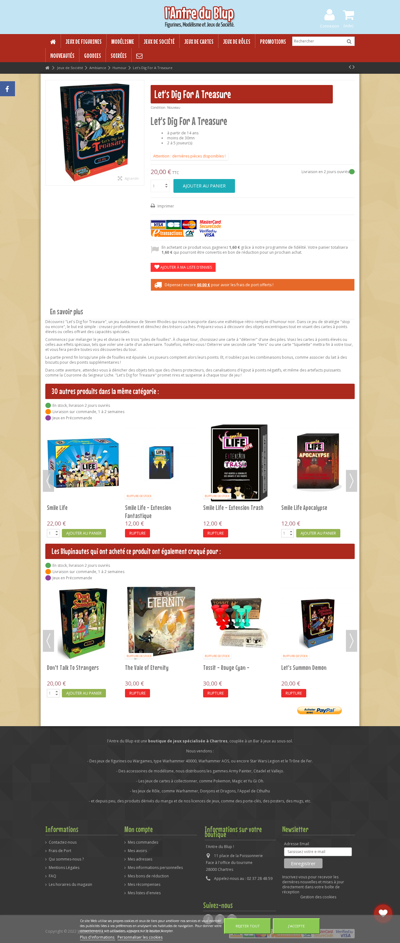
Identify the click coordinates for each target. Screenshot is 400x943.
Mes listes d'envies (144, 893)
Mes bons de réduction (148, 876)
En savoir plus (66, 312)
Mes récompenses (144, 884)
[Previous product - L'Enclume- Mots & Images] (350, 67)
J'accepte (296, 926)
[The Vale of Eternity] (161, 623)
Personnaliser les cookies (140, 937)
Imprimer (165, 206)
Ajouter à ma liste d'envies (185, 267)
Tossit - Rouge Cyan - (226, 667)
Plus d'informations (97, 937)
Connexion (329, 25)
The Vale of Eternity (146, 667)
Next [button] (351, 481)
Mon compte (138, 829)
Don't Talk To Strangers (73, 667)
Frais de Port (60, 850)
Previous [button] (48, 481)
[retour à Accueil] (47, 68)
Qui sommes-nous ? (66, 859)
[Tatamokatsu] (223, 433)
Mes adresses (140, 859)
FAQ (52, 876)
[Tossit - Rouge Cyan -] (239, 623)
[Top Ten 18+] (301, 433)
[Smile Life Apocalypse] (66, 463)
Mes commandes (143, 842)
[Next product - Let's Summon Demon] (353, 67)
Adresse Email (296, 843)
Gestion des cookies (318, 897)
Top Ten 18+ (277, 449)
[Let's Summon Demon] (317, 623)
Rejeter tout (248, 926)
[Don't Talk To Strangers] (83, 623)
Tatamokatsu (201, 449)
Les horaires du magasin (70, 884)
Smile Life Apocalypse (53, 507)
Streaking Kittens (127, 449)
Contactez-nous (63, 842)
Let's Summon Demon (304, 667)
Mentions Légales (64, 867)
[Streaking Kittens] (144, 433)
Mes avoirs (137, 850)
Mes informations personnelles (155, 867)
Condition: (158, 107)
